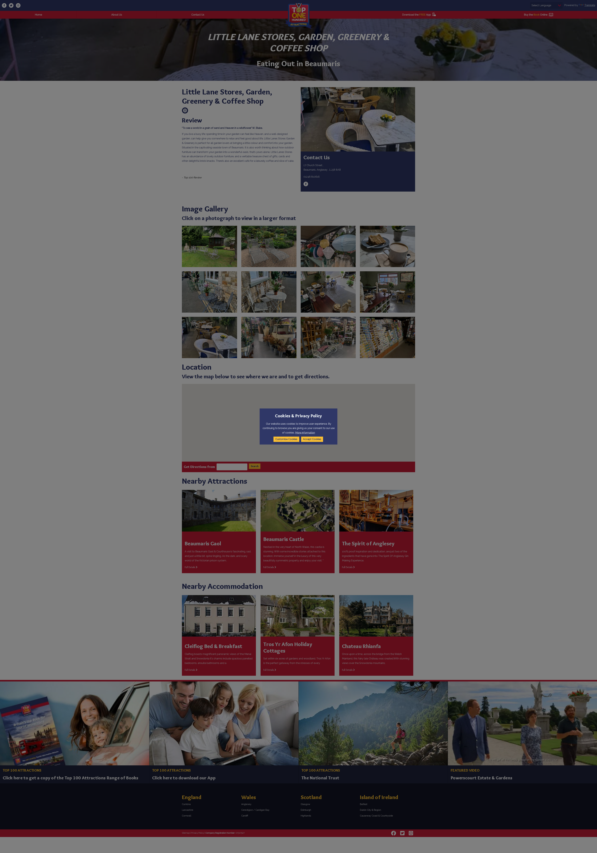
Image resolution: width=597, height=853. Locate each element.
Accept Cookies (312, 439)
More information (305, 432)
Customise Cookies (286, 439)
